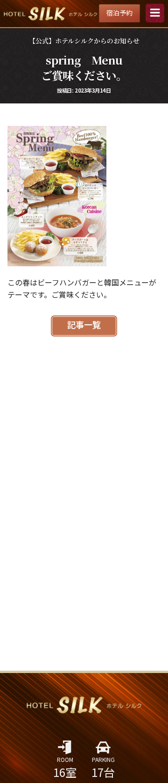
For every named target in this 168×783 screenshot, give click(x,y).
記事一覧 (84, 325)
